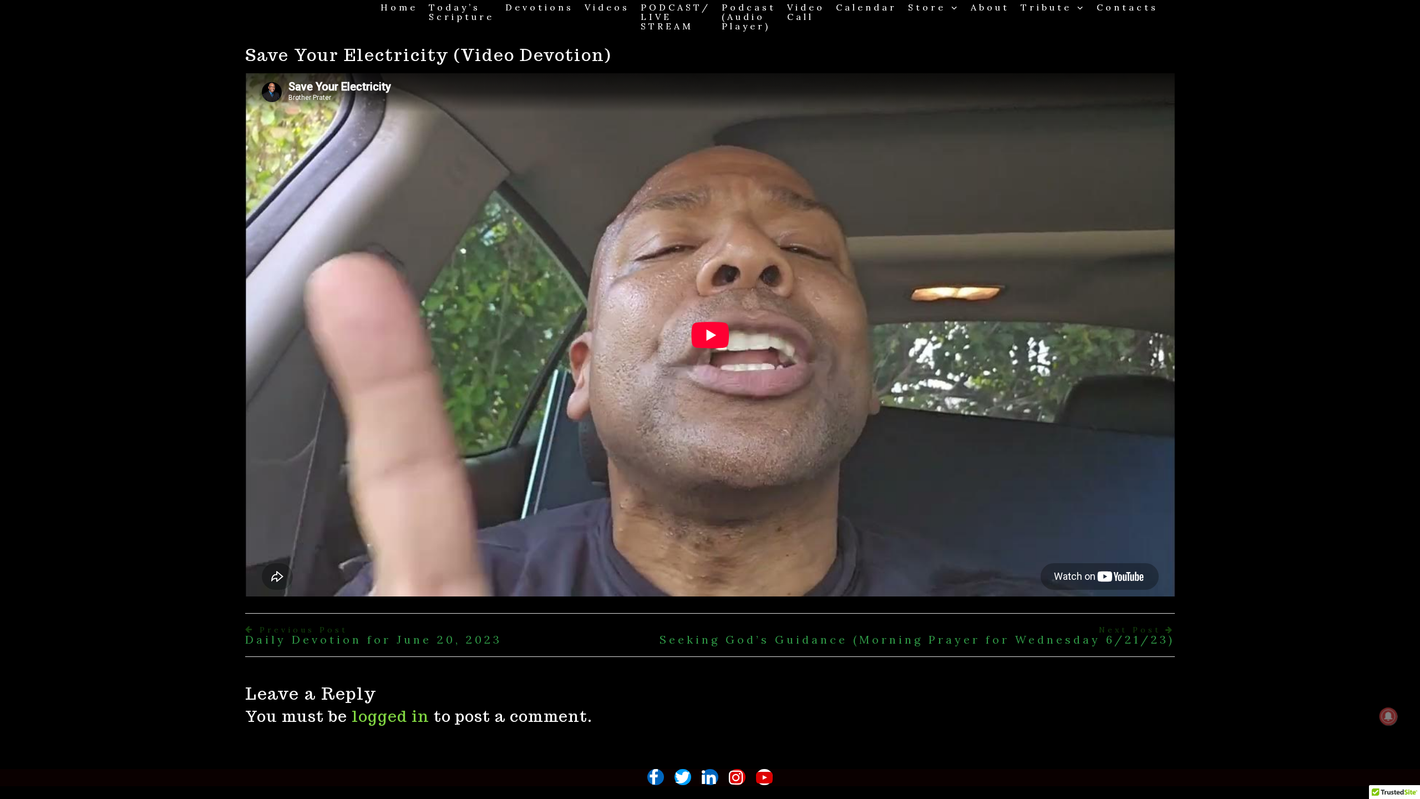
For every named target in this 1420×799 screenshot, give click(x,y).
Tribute (1046, 7)
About (990, 7)
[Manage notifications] (1388, 716)
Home (399, 7)
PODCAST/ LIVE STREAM (676, 16)
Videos (607, 7)
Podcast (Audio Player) (749, 16)
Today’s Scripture (461, 12)
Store (927, 7)
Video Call (806, 12)
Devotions (539, 7)
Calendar (866, 7)
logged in (390, 716)
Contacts (1127, 7)
